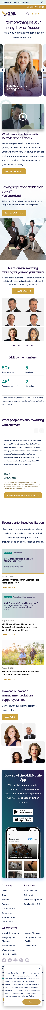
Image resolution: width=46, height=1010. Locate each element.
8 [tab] (32, 345)
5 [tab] (24, 345)
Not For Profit (31, 945)
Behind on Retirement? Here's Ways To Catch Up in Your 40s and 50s (20, 673)
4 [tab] (21, 345)
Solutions (6, 899)
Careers (5, 904)
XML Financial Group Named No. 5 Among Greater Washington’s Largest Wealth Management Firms (20, 627)
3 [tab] (19, 345)
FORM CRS (6, 2)
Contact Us (7, 913)
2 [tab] (16, 345)
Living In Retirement (10, 933)
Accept (31, 1002)
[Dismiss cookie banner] (40, 968)
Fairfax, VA (28, 895)
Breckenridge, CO (32, 904)
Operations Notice (21, 2)
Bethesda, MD (30, 890)
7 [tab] (29, 345)
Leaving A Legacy (32, 933)
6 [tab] (27, 345)
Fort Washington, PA (33, 899)
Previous (2, 70)
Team (4, 895)
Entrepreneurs (8, 945)
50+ (6, 367)
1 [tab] (14, 345)
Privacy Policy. (28, 996)
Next (43, 70)
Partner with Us (8, 908)
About (4, 890)
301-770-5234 (37, 7)
